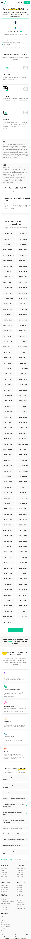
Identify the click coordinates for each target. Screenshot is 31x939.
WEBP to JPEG (20, 876)
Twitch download (5, 905)
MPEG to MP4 (4, 885)
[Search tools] (18, 2)
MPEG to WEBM (5, 889)
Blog (2, 918)
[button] (15, 778)
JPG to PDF (4, 874)
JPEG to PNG (20, 870)
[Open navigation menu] (2, 2)
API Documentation (5, 924)
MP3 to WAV (19, 885)
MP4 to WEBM (4, 887)
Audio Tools (19, 900)
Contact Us (3, 920)
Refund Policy (26, 935)
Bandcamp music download (7, 901)
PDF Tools (19, 906)
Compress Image (21, 868)
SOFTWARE (9, 859)
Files (21, 32)
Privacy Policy (5, 935)
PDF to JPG (4, 870)
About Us (3, 922)
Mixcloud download (5, 903)
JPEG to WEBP (20, 872)
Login (27, 2)
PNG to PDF (4, 876)
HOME (3, 859)
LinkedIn (3, 928)
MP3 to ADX (19, 891)
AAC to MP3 (19, 889)
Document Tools (20, 904)
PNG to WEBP (20, 874)
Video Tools (19, 898)
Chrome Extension (5, 926)
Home (2, 916)
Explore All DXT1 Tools (15, 630)
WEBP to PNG (20, 879)
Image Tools (20, 902)
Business (15, 936)
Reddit (2, 930)
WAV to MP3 (19, 887)
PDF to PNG (4, 872)
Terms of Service (15, 935)
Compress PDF (4, 868)
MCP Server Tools (21, 908)
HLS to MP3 (4, 909)
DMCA (5, 936)
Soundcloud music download (5, 899)
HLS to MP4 (4, 907)
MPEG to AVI (4, 891)
